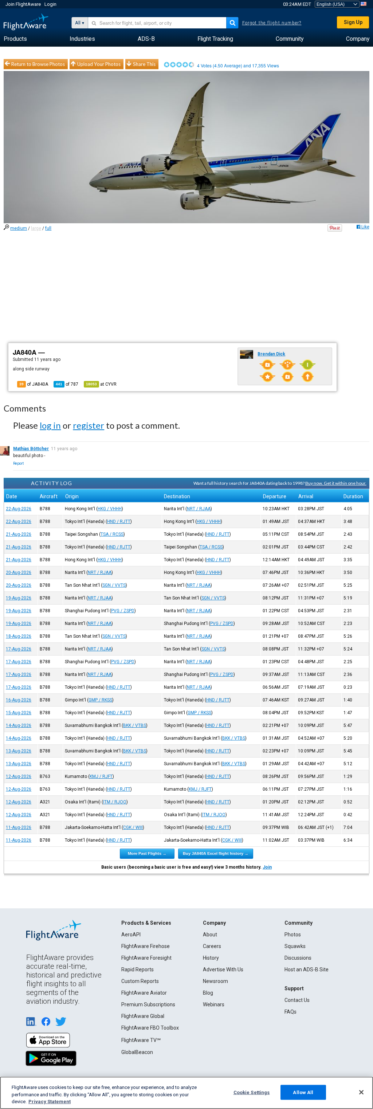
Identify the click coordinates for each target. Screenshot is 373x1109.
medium (18, 228)
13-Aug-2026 (18, 751)
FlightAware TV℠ (141, 1040)
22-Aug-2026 (18, 508)
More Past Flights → (147, 853)
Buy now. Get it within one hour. (335, 483)
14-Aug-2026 (18, 725)
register (88, 425)
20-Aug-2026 (18, 572)
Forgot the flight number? (272, 22)
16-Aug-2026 (18, 700)
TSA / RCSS (112, 534)
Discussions (297, 958)
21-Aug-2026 (18, 534)
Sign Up (353, 22)
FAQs (290, 1012)
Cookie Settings (251, 1092)
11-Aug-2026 (18, 827)
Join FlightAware (23, 4)
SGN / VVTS (114, 585)
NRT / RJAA (199, 508)
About (210, 934)
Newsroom (215, 981)
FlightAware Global (142, 1016)
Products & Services (146, 923)
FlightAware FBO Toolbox (150, 1028)
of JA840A (33, 384)
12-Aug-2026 (18, 776)
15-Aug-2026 (18, 712)
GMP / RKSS (100, 700)
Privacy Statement (49, 1101)
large (36, 228)
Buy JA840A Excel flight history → (215, 853)
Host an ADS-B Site (306, 969)
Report (18, 463)
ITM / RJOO (114, 802)
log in (50, 425)
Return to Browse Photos (38, 64)
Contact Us (297, 1000)
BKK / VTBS (134, 725)
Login (50, 4)
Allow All (303, 1092)
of (67, 384)
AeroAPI (131, 934)
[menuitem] (15, 39)
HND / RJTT (118, 521)
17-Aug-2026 (18, 649)
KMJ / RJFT (101, 776)
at (101, 384)
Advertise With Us (223, 969)
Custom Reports (140, 981)
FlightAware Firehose (145, 946)
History (211, 958)
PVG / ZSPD (122, 610)
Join (267, 867)
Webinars (213, 1004)
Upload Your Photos (99, 64)
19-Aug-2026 (18, 598)
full (48, 228)
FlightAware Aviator (144, 993)
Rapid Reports (137, 969)
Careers (212, 946)
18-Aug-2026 (18, 636)
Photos (292, 934)
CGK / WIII (133, 827)
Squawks (295, 946)
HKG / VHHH (110, 508)
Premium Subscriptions (148, 1004)
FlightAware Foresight (146, 958)
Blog (208, 993)
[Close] (361, 1092)
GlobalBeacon (137, 1052)
